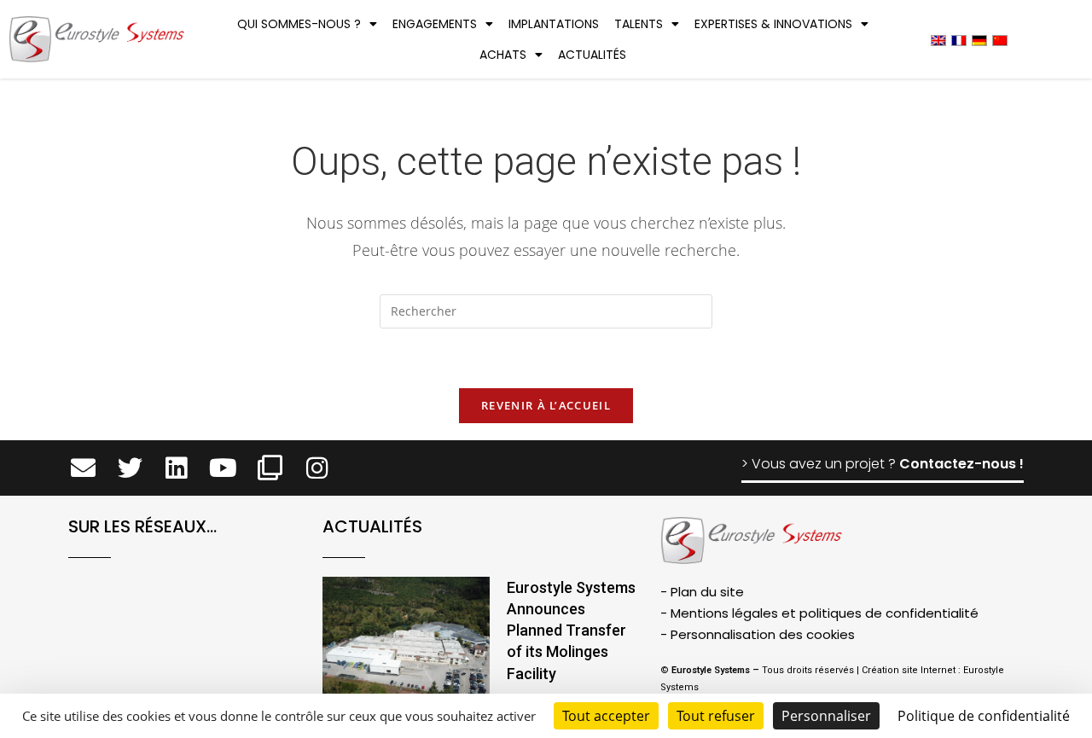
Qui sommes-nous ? (299, 23)
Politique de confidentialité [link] (983, 715)
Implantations (553, 23)
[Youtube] (223, 468)
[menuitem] (938, 40)
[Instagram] (317, 468)
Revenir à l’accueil (546, 405)
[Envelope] (83, 468)
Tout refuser (716, 715)
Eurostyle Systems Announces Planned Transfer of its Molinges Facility (571, 630)
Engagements (434, 23)
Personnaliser (826, 715)
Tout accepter (606, 715)
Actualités (592, 54)
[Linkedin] (177, 468)
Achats (502, 54)
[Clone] (270, 468)
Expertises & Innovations (773, 23)
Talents (638, 23)
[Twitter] (130, 468)
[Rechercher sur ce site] (546, 313)
